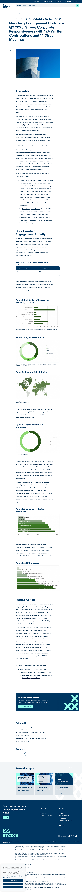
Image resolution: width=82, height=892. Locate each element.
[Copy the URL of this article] (10, 46)
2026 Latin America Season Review (62, 788)
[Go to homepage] (11, 833)
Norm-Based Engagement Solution (32, 180)
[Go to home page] (6, 6)
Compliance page (43, 854)
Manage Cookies (13, 887)
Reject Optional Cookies (13, 883)
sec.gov (33, 854)
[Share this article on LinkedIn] (10, 50)
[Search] (77, 5)
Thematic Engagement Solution (31, 209)
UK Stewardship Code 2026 (26, 624)
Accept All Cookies (13, 880)
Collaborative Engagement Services (31, 104)
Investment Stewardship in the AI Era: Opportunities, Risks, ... (24, 789)
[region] (13, 877)
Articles (18, 13)
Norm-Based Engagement (28, 630)
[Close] (23, 866)
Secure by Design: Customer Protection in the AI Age (43, 789)
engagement (28, 669)
